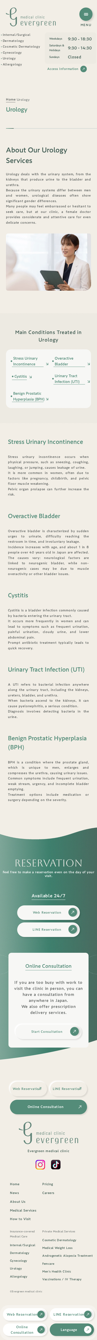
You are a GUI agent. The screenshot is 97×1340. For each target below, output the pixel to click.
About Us (17, 1201)
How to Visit (20, 1219)
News (14, 1193)
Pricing (47, 1184)
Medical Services (23, 1210)
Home (14, 1184)
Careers (48, 1193)
